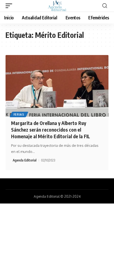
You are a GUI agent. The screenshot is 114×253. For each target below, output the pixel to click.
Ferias (19, 114)
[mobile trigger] (10, 6)
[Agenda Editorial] (57, 6)
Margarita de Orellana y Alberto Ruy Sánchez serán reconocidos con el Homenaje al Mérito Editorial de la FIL (50, 129)
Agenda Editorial (25, 160)
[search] (104, 6)
